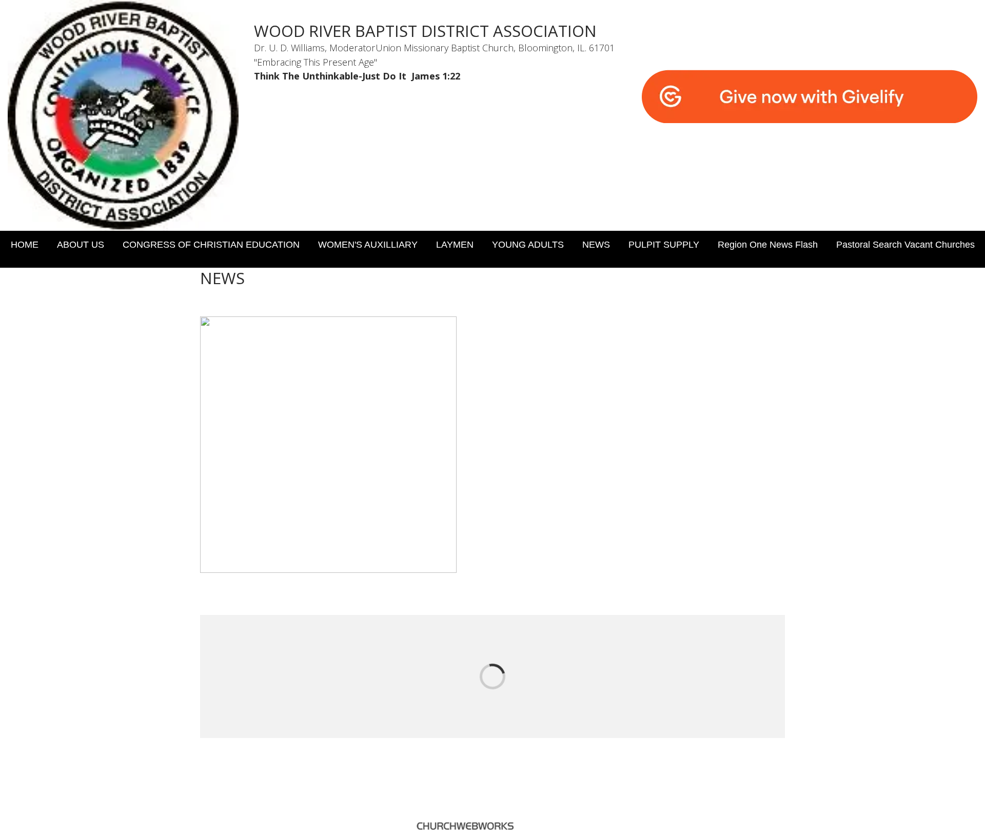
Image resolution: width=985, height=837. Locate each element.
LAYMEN (455, 245)
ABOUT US (80, 245)
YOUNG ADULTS (528, 245)
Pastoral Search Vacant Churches (905, 245)
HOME (24, 245)
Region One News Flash (768, 245)
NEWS (596, 245)
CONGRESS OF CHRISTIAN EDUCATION (211, 245)
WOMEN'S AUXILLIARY (368, 245)
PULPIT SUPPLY (663, 245)
